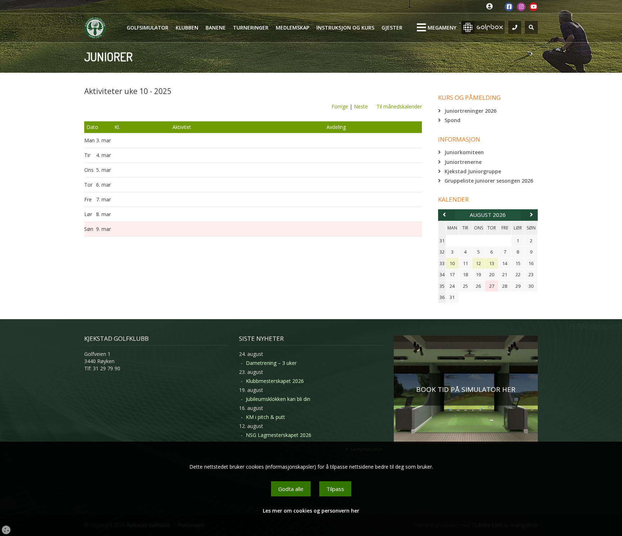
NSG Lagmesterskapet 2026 (278, 435)
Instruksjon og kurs (345, 27)
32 (442, 252)
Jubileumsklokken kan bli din (278, 399)
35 (442, 286)
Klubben (187, 27)
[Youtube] (533, 7)
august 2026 (488, 214)
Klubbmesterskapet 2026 (275, 381)
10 (452, 263)
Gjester (392, 27)
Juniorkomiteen (464, 152)
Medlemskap (292, 27)
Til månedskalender (399, 106)
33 (442, 263)
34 (442, 274)
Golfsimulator (147, 27)
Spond (452, 120)
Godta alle (290, 488)
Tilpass (335, 488)
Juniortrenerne (463, 161)
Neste (361, 106)
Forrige (340, 106)
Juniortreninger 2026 (470, 110)
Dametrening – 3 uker (271, 362)
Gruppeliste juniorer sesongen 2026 (489, 180)
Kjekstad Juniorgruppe (473, 171)
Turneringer (251, 27)
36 (442, 297)
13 (491, 263)
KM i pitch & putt (265, 417)
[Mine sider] (491, 6)
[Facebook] (509, 7)
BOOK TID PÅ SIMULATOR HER (465, 389)
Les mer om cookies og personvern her (311, 510)
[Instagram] (521, 7)
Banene (216, 27)
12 (478, 263)
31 (442, 240)
